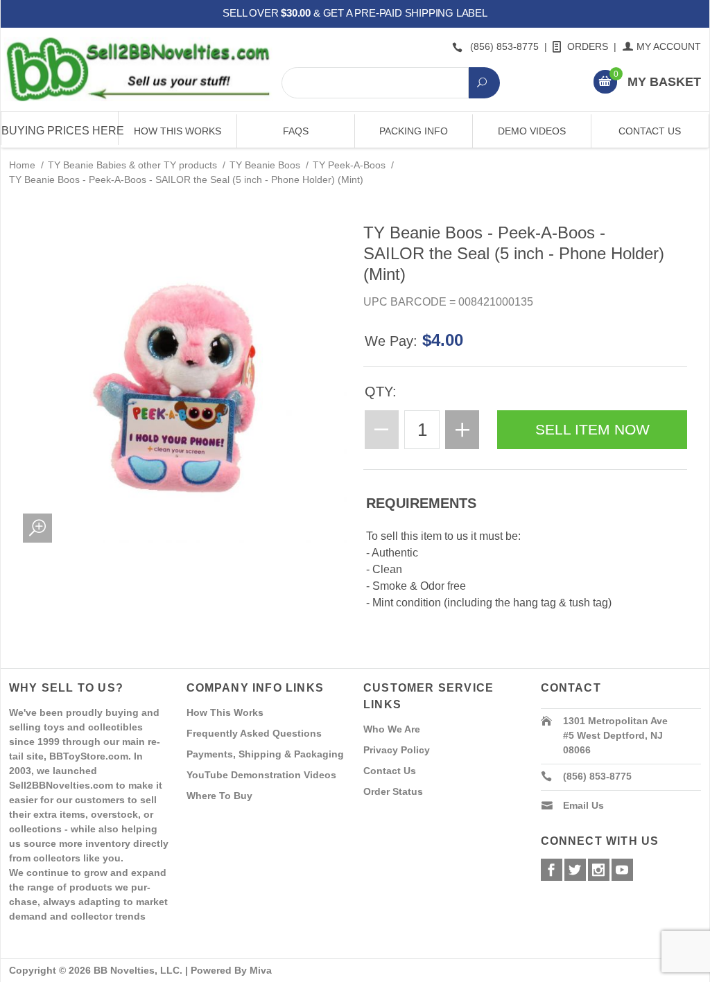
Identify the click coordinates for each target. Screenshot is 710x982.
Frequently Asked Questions (254, 733)
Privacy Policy (396, 749)
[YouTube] (622, 870)
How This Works (177, 131)
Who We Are (391, 729)
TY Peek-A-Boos (349, 164)
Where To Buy (219, 795)
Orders (587, 46)
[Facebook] (551, 870)
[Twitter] (575, 870)
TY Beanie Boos (265, 164)
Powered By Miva (231, 970)
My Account (669, 46)
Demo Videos (532, 131)
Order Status (393, 791)
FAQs (296, 131)
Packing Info (413, 131)
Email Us (583, 805)
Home (22, 164)
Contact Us (649, 131)
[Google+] (598, 870)
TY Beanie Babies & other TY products (132, 164)
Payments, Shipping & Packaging (265, 754)
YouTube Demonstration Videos (261, 774)
